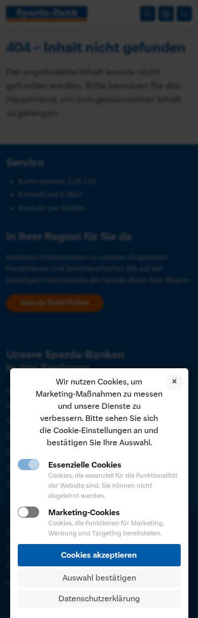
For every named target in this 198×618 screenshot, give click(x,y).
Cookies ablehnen (174, 382)
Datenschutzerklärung (99, 599)
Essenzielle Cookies (84, 465)
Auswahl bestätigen (99, 578)
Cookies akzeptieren (99, 555)
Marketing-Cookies (84, 513)
